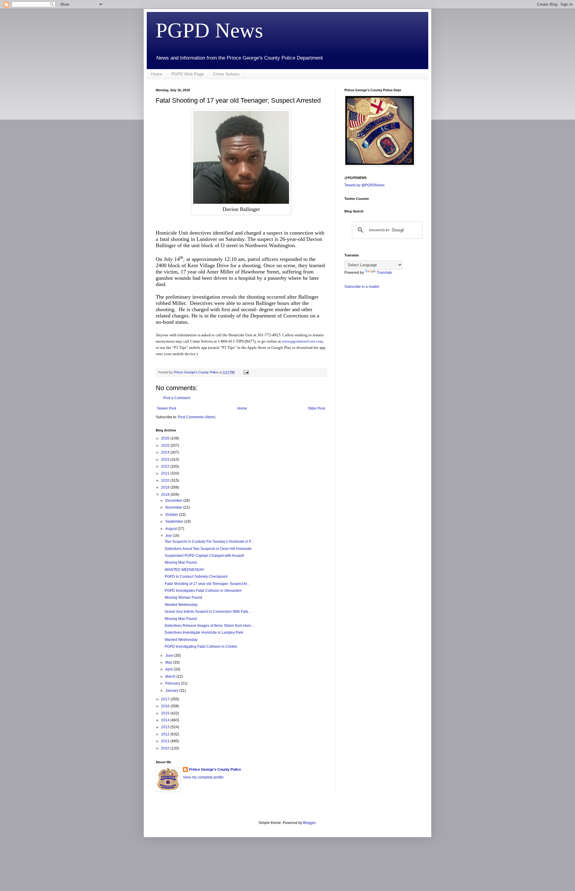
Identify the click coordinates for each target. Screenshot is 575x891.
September (174, 521)
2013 (165, 727)
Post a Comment (176, 398)
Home (156, 74)
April (169, 669)
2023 (165, 459)
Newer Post (166, 408)
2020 (165, 480)
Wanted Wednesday (181, 605)
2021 (165, 473)
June (169, 655)
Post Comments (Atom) (196, 417)
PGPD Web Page (187, 74)
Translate (384, 272)
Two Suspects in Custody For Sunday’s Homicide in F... (209, 541)
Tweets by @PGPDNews (364, 185)
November (174, 507)
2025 (165, 445)
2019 (165, 487)
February (173, 683)
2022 (165, 466)
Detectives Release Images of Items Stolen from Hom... (209, 626)
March (170, 676)
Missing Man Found (181, 562)
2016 (165, 706)
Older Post (316, 408)
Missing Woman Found (183, 597)
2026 (165, 438)
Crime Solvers (226, 74)
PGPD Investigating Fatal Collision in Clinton (201, 646)
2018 (165, 494)
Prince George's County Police (215, 769)
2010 (165, 748)
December (174, 500)
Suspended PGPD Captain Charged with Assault (204, 556)
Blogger (309, 823)
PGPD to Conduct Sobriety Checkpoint (196, 576)
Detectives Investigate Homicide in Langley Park (204, 632)
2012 (165, 734)
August (171, 529)
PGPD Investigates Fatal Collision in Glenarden (203, 591)
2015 (165, 713)
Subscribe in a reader (361, 287)
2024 (165, 452)
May (169, 662)
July (169, 535)
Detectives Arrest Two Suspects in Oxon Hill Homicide (208, 549)
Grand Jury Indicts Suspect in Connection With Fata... (208, 611)
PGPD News (209, 30)
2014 (165, 720)
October (172, 515)
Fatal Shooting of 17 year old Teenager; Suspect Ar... (207, 584)
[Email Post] (246, 372)
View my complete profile (203, 777)
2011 (165, 741)
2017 (165, 699)
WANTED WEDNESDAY (184, 570)
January (172, 690)
